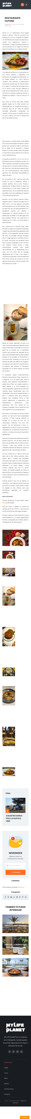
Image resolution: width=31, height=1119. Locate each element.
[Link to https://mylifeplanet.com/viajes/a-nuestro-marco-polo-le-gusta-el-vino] (7, 811)
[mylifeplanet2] (7, 3)
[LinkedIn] (11, 897)
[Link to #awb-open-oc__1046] (22, 4)
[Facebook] (5, 897)
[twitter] (13, 1051)
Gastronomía (14, 24)
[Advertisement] (15, 994)
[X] (8, 897)
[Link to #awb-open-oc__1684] (26, 4)
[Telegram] (16, 897)
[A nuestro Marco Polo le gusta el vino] (15, 799)
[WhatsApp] (14, 897)
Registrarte (21, 887)
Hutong (12, 37)
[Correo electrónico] (25, 897)
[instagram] (17, 1051)
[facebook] (9, 1051)
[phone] (21, 1051)
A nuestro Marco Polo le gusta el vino (14, 818)
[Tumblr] (19, 897)
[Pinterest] (22, 897)
